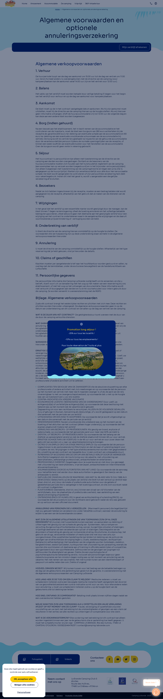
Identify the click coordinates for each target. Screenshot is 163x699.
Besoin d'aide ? (151, 682)
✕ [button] (158, 681)
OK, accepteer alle (23, 679)
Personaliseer (24, 692)
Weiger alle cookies (24, 685)
